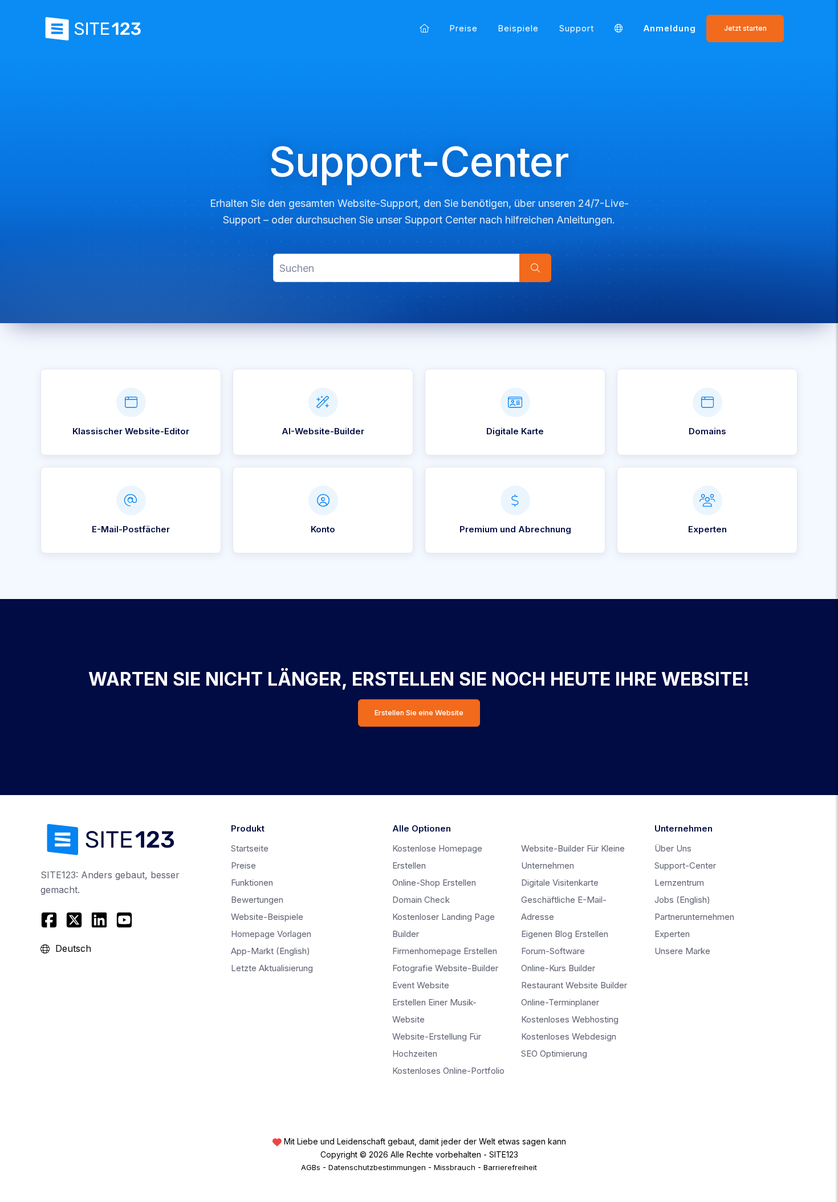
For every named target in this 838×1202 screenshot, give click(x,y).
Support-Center (685, 865)
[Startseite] (424, 28)
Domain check (421, 899)
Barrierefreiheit (510, 1167)
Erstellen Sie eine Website (419, 712)
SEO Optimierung (554, 1053)
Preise (464, 28)
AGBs (310, 1167)
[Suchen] (535, 268)
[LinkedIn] (99, 919)
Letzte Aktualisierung (272, 968)
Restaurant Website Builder (574, 985)
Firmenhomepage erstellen (444, 951)
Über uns (672, 848)
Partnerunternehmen (694, 916)
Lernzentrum (679, 882)
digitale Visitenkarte (560, 882)
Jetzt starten (745, 28)
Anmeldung (670, 28)
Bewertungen (257, 899)
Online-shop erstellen (434, 882)
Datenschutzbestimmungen (377, 1167)
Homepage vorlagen (271, 933)
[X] (74, 919)
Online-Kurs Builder (558, 968)
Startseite (250, 848)
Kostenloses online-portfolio (448, 1070)
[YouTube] (124, 919)
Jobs (682, 899)
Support (576, 28)
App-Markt (270, 951)
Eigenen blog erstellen (564, 933)
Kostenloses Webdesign (568, 1036)
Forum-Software (553, 951)
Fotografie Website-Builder (445, 968)
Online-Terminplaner (560, 1002)
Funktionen (252, 882)
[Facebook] (50, 919)
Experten (672, 933)
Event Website (420, 985)
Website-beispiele (267, 916)
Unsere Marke (682, 951)
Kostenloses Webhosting (570, 1019)
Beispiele (518, 28)
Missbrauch (454, 1167)
